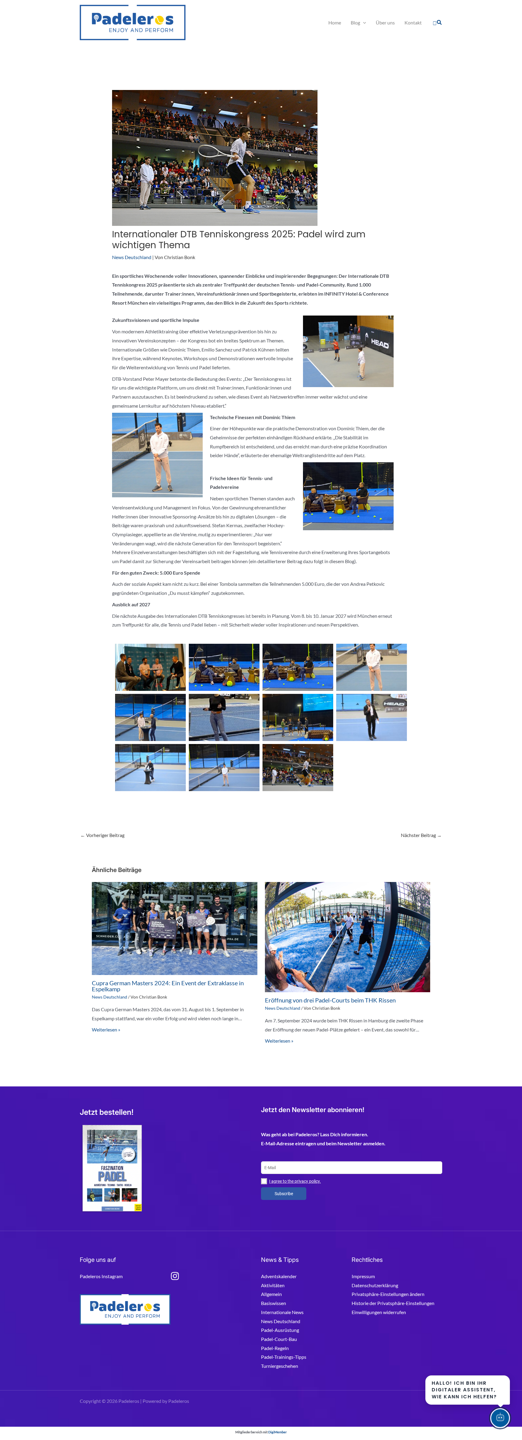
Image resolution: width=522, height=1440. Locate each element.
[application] (363, 22)
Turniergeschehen (279, 1366)
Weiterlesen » (106, 1029)
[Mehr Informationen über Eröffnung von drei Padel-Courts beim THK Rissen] (347, 936)
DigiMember (277, 1432)
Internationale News (282, 1312)
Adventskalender (279, 1276)
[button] (437, 23)
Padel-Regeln (275, 1348)
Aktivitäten (273, 1285)
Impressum (363, 1276)
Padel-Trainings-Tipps (283, 1357)
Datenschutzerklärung (375, 1285)
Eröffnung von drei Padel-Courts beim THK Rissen (330, 1000)
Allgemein (271, 1294)
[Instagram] (174, 1276)
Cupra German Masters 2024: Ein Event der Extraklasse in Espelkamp (168, 986)
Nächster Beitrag (421, 835)
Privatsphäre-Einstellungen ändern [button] (388, 1294)
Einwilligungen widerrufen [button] (379, 1312)
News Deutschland (131, 257)
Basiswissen (273, 1303)
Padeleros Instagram (101, 1276)
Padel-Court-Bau (279, 1339)
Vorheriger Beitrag (102, 835)
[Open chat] (500, 1418)
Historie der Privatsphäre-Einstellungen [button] (393, 1303)
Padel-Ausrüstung (280, 1330)
